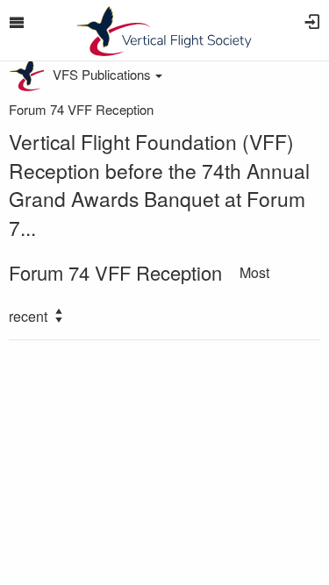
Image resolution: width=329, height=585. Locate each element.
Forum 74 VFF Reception (81, 109)
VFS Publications (102, 74)
